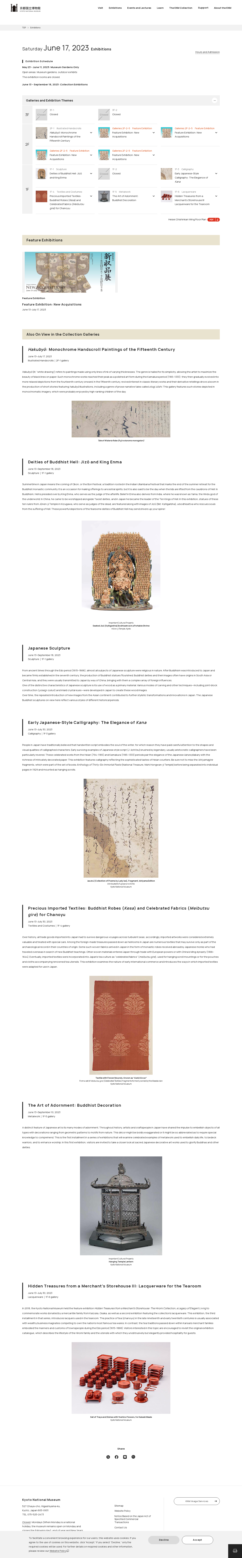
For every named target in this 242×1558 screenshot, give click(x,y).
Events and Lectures (139, 7)
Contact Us (120, 1527)
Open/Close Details (214, 100)
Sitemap (118, 1505)
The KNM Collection (180, 7)
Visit (100, 7)
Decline (164, 1539)
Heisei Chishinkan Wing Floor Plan (187, 219)
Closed (26, 1522)
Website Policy (58, 1550)
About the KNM (222, 7)
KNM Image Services (197, 1501)
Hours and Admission (207, 52)
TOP (24, 27)
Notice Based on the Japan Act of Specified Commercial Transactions (132, 1519)
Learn (160, 7)
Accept (197, 1539)
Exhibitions (115, 7)
